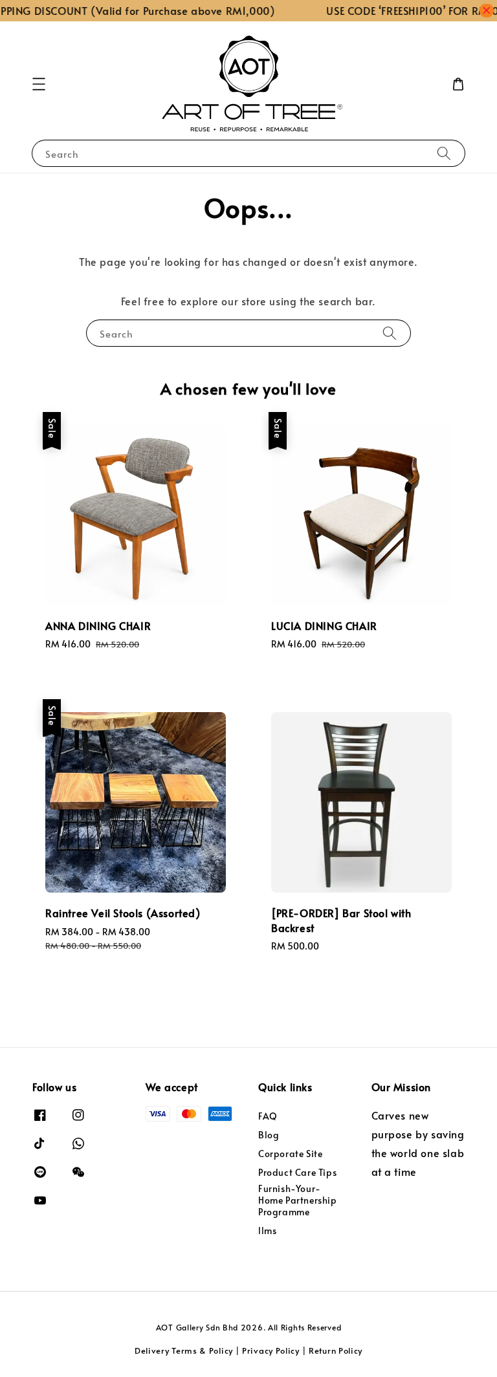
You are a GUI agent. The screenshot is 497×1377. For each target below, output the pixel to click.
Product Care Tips (297, 1172)
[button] (39, 84)
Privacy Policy (271, 1350)
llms (267, 1230)
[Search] (444, 153)
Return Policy (335, 1350)
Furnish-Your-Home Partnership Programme (297, 1200)
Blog (268, 1135)
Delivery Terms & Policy (184, 1350)
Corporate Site (290, 1153)
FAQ (268, 1116)
